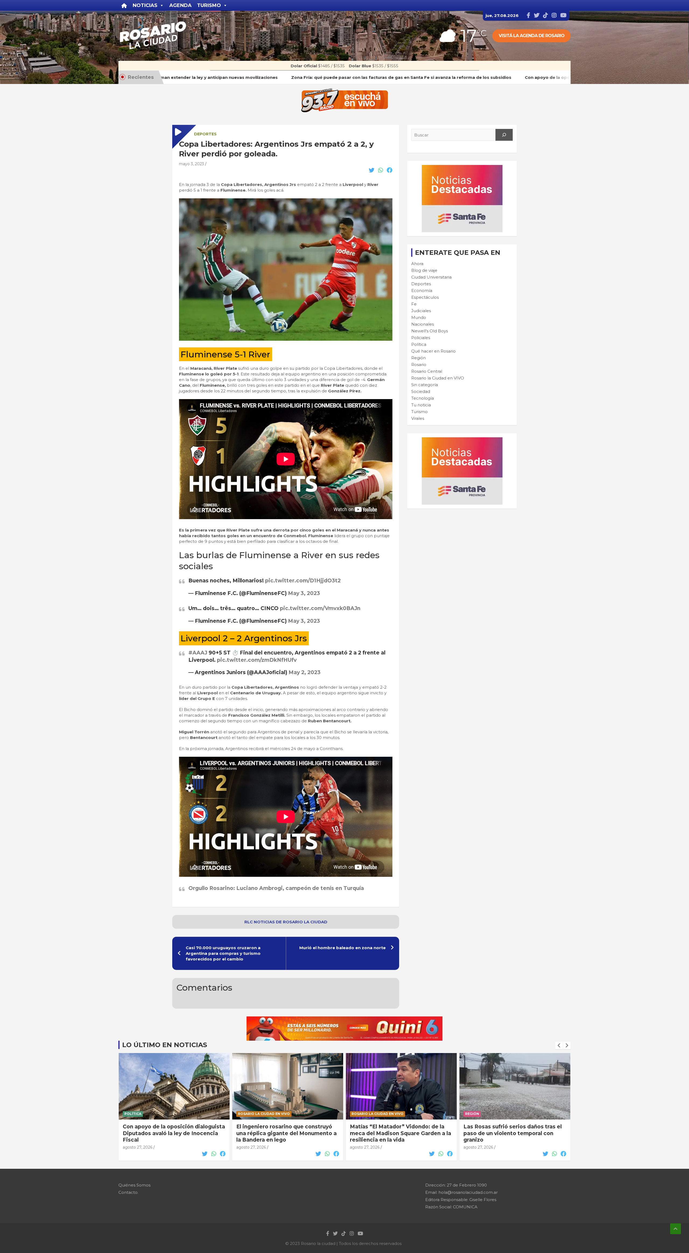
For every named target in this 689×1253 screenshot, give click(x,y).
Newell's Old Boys (429, 330)
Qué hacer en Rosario (433, 351)
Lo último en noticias (164, 1045)
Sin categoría (424, 384)
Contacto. (128, 1192)
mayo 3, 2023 (191, 163)
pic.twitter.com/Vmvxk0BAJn (320, 608)
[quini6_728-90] (344, 1019)
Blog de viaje (424, 270)
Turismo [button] (209, 5)
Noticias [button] (145, 5)
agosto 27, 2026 (137, 1147)
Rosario (418, 364)
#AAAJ (197, 653)
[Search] (504, 135)
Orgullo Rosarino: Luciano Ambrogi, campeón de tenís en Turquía (276, 888)
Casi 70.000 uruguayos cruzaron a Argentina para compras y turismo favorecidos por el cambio (223, 953)
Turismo (419, 411)
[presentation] (559, 1045)
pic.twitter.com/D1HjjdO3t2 (303, 581)
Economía (421, 290)
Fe (414, 304)
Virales (417, 418)
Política (418, 344)
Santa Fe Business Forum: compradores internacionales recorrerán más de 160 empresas (507, 1133)
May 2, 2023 (305, 672)
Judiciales (421, 310)
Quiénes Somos (134, 1185)
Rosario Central (426, 371)
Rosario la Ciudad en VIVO (437, 378)
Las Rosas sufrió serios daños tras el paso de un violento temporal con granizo (399, 1133)
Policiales (420, 337)
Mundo (418, 317)
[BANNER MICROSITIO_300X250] (462, 167)
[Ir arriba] (675, 1228)
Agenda (180, 5)
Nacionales (422, 324)
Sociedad (420, 391)
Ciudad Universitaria (431, 277)
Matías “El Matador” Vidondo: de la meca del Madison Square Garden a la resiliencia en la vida (287, 1133)
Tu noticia (421, 404)
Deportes (205, 134)
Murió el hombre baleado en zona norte (342, 947)
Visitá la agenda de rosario (531, 35)
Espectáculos (425, 297)
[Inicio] (124, 5)
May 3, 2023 (304, 593)
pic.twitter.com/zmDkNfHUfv (257, 660)
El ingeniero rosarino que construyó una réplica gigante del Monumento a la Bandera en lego (173, 1133)
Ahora (417, 263)
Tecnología (422, 398)
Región (418, 357)
